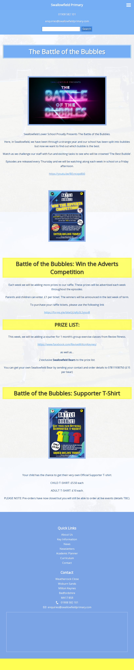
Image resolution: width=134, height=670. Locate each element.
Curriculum (67, 558)
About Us (67, 534)
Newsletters (67, 549)
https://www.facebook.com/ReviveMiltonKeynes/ (67, 344)
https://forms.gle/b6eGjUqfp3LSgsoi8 (67, 312)
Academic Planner (67, 553)
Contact (67, 563)
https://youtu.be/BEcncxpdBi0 (67, 174)
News (67, 544)
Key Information (67, 539)
